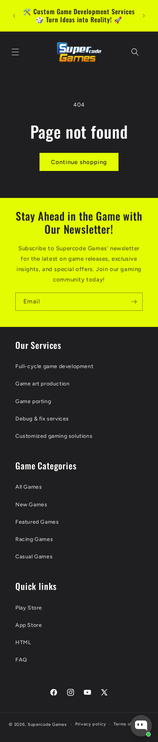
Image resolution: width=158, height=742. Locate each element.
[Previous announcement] (14, 15)
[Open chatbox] (141, 726)
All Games (28, 487)
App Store (28, 625)
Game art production (42, 383)
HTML (23, 642)
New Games (31, 504)
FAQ (21, 660)
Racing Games (34, 539)
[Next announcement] (143, 15)
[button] (15, 52)
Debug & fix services (42, 418)
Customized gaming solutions (53, 436)
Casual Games (34, 556)
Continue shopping (79, 162)
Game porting (33, 401)
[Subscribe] (133, 302)
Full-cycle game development (54, 366)
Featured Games (37, 522)
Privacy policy (90, 724)
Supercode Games (47, 724)
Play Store (28, 608)
